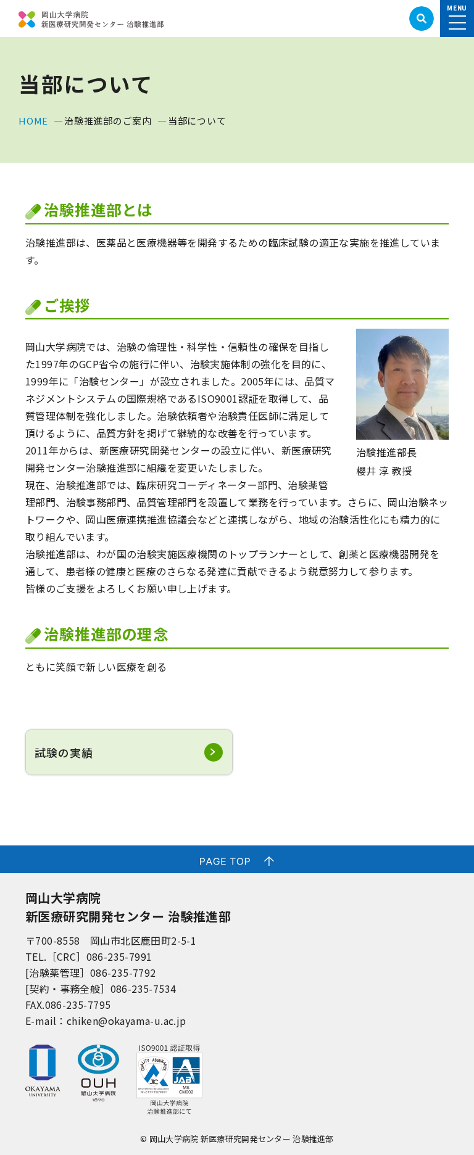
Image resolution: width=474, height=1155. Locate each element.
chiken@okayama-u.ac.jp (126, 1020)
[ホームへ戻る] (91, 18)
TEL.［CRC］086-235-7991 (88, 956)
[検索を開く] (421, 18)
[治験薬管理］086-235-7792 (90, 972)
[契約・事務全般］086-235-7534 (100, 988)
